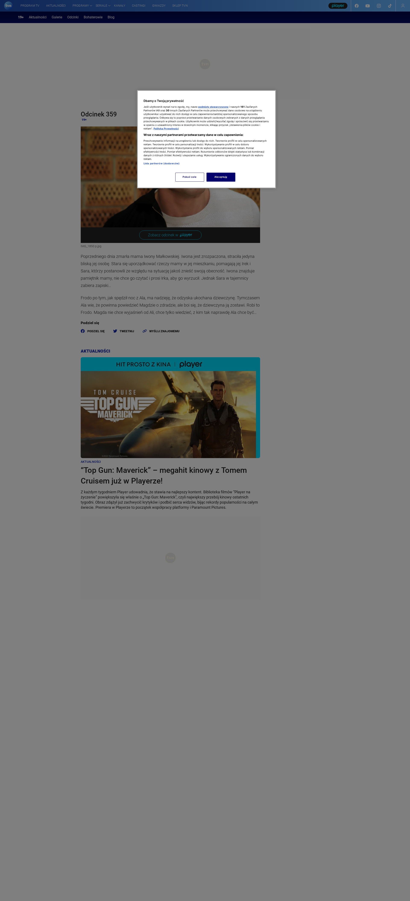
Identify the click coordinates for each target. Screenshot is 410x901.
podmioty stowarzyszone (213, 106)
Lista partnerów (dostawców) (162, 163)
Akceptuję (220, 176)
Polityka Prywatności (166, 128)
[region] (206, 139)
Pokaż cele (190, 176)
